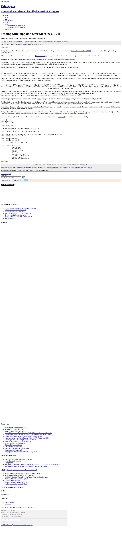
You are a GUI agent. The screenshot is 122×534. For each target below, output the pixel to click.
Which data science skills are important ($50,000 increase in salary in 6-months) (28, 433)
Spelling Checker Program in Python (16, 484)
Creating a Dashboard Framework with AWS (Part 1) (21, 452)
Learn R (7, 22)
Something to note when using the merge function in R (21, 440)
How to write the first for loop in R (15, 215)
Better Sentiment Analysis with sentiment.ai (18, 213)
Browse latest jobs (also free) (17, 27)
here (67, 41)
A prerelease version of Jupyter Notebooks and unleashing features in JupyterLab (29, 434)
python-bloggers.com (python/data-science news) (21, 470)
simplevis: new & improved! (13, 446)
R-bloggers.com (5, 167)
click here (22, 44)
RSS (6, 19)
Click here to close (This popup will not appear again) (17, 525)
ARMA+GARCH (25, 62)
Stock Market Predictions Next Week (16, 428)
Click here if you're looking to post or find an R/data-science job (75, 167)
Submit (5, 522)
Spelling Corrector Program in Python (16, 482)
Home (6, 15)
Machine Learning (40, 56)
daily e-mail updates (18, 167)
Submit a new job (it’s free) (16, 26)
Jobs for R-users (11, 455)
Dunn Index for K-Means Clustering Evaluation (19, 475)
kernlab (68, 99)
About (6, 17)
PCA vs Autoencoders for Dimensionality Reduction (20, 208)
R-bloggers (39, 41)
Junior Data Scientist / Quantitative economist (18, 459)
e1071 (39, 99)
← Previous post (6, 174)
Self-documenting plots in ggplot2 (15, 211)
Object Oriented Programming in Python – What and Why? (22, 473)
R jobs (6, 24)
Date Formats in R (10, 218)
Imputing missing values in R (13, 450)
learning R (43, 167)
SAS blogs (8, 504)
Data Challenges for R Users (13, 445)
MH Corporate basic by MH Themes (24, 507)
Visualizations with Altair (12, 480)
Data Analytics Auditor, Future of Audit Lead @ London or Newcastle (26, 466)
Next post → (4, 175)
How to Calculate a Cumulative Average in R (18, 217)
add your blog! (9, 20)
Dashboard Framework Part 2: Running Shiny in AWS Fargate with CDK (27, 438)
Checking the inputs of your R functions (17, 448)
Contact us (8, 29)
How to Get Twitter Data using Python (16, 479)
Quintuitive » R (20, 41)
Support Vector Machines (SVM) (81, 51)
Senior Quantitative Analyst (13, 461)
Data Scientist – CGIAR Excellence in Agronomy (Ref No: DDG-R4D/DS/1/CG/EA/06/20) (32, 464)
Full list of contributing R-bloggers (12, 487)
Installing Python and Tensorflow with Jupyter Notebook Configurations (26, 477)
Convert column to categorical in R (15, 431)
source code (61, 117)
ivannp (23, 38)
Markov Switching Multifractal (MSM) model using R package (24, 436)
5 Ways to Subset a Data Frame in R (15, 210)
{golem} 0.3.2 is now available (14, 429)
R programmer (9, 463)
